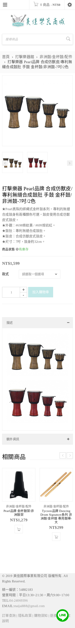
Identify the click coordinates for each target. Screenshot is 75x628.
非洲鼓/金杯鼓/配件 (56, 57)
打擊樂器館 (24, 57)
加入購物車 (40, 292)
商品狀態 (8, 249)
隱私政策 (25, 615)
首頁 (6, 57)
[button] (19, 529)
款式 (5, 274)
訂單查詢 (9, 615)
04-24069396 (18, 600)
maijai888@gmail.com (29, 606)
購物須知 (41, 615)
